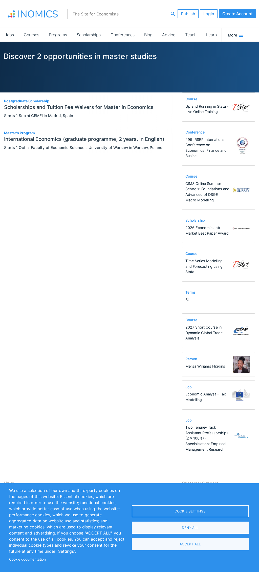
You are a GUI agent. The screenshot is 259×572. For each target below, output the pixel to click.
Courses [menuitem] (31, 34)
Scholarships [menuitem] (89, 34)
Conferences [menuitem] (123, 34)
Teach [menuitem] (191, 34)
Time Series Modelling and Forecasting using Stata (204, 266)
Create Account (237, 13)
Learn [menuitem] (211, 34)
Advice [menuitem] (168, 34)
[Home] (32, 14)
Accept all (190, 544)
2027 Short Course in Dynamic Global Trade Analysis (204, 332)
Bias (188, 299)
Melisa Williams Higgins (205, 366)
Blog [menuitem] (148, 34)
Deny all (190, 528)
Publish (188, 13)
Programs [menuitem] (58, 34)
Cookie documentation (27, 559)
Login (208, 13)
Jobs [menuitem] (9, 34)
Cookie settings (190, 511)
